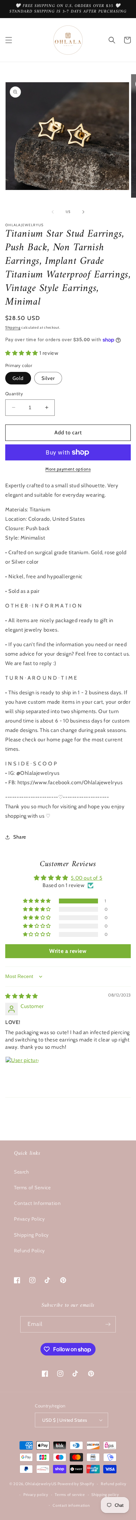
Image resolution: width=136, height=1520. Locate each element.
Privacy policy (35, 1494)
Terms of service (70, 1494)
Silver (48, 378)
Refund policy (114, 1483)
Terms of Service (32, 1187)
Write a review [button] (67, 951)
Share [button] (19, 837)
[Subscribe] (107, 1324)
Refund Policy (29, 1250)
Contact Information (37, 1203)
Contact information (71, 1505)
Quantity (14, 393)
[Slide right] (83, 212)
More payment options (68, 469)
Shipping (13, 327)
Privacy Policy (29, 1219)
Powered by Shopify (76, 1483)
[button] (8, 40)
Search (21, 1172)
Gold (18, 378)
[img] (21, 996)
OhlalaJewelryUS (40, 1483)
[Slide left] (52, 212)
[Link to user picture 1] (22, 1073)
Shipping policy (105, 1494)
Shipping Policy (31, 1235)
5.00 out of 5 (86, 878)
